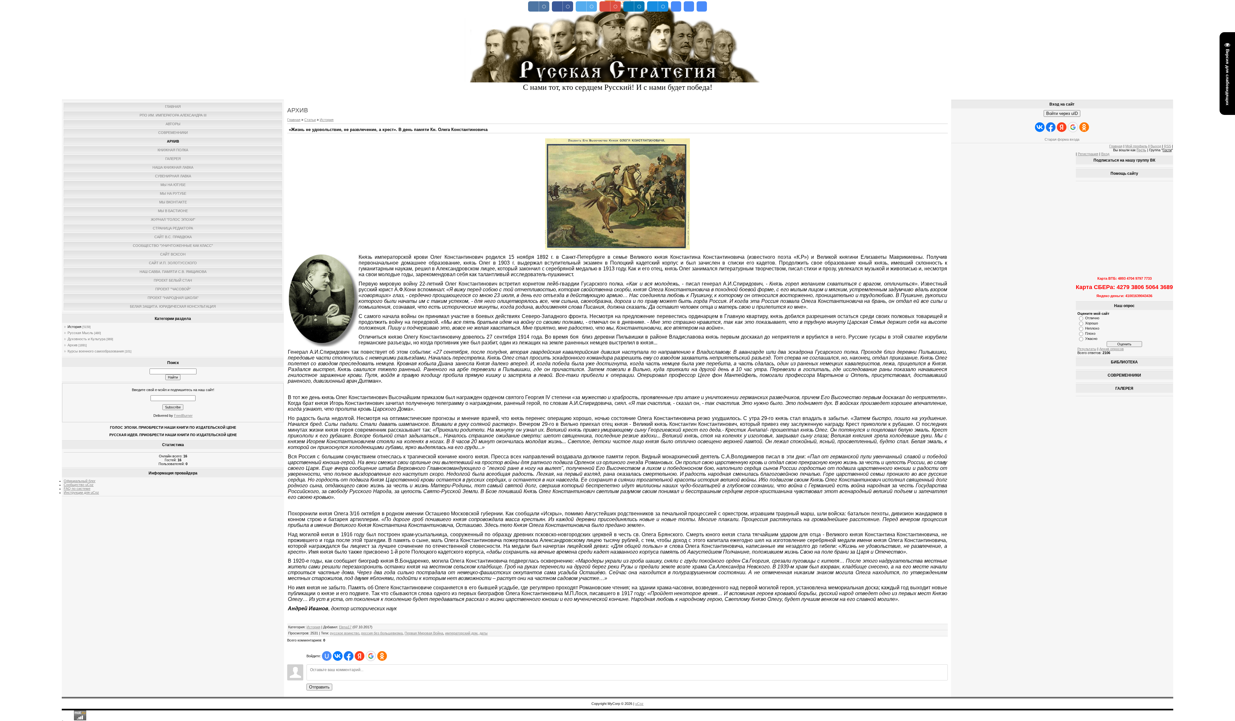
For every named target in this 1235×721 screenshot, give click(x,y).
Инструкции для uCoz (81, 492)
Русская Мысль (80, 333)
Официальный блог (80, 481)
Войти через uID (1062, 113)
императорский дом (461, 633)
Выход (1155, 146)
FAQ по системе (77, 489)
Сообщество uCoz (79, 485)
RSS (1167, 146)
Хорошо (1091, 323)
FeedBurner (183, 415)
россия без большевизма (382, 633)
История (74, 327)
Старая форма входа (1062, 139)
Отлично (1092, 318)
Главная (293, 120)
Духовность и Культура (86, 339)
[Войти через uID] (327, 656)
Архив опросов (1111, 349)
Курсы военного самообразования (96, 351)
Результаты (1086, 349)
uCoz (639, 704)
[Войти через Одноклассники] (382, 656)
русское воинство (344, 633)
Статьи (310, 120)
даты (484, 633)
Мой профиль (1136, 146)
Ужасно (1091, 339)
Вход (1105, 154)
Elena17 (345, 627)
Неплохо (1092, 328)
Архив (73, 345)
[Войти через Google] (371, 656)
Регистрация (1088, 154)
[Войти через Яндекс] (359, 656)
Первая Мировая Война (424, 633)
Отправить (319, 687)
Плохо (1090, 333)
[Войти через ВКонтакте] (338, 656)
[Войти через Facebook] (348, 656)
